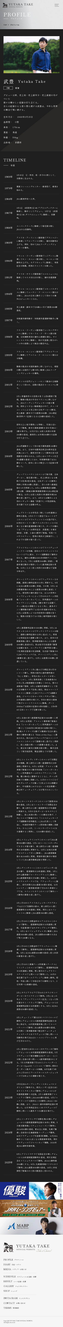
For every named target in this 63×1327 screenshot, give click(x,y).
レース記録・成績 (15, 1281)
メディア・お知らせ (15, 1269)
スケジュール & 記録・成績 (20, 1276)
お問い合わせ (14, 1303)
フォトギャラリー (16, 1286)
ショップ (10, 1291)
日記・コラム (12, 1264)
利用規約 (11, 1308)
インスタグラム (17, 1298)
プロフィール (14, 1260)
